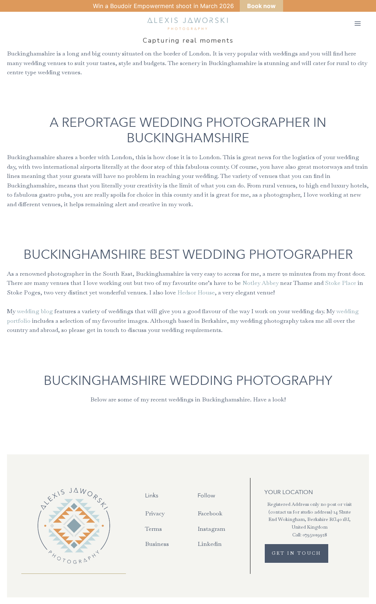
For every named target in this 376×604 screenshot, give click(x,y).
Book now (261, 6)
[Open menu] (357, 23)
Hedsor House (196, 292)
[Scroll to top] (369, 431)
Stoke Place (340, 283)
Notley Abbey (260, 283)
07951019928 (315, 535)
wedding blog (35, 311)
